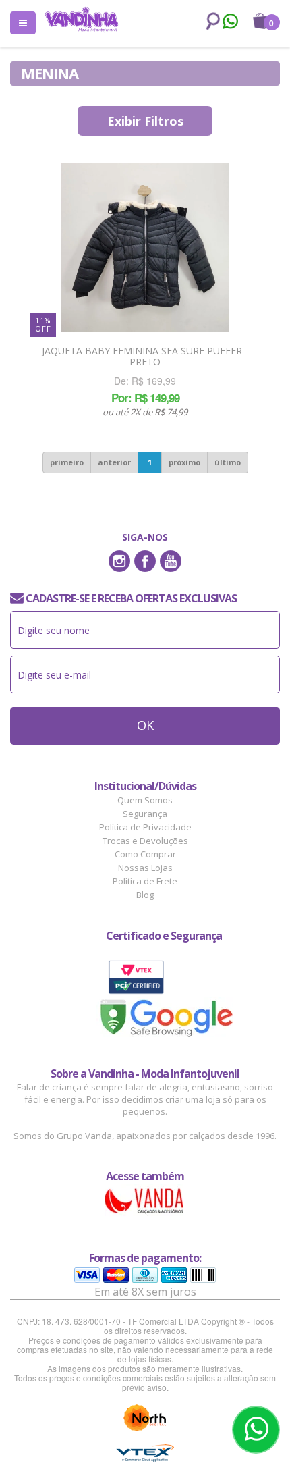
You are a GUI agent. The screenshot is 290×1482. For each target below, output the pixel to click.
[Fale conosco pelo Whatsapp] (229, 23)
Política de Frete (145, 881)
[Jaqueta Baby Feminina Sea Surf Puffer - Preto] (145, 247)
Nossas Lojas (145, 868)
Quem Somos (145, 800)
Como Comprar (145, 854)
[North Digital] (145, 1417)
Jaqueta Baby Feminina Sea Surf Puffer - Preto (145, 356)
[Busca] (210, 21)
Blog (145, 895)
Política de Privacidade (145, 827)
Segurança (145, 814)
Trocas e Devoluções (145, 841)
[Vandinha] (81, 19)
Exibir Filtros (145, 121)
